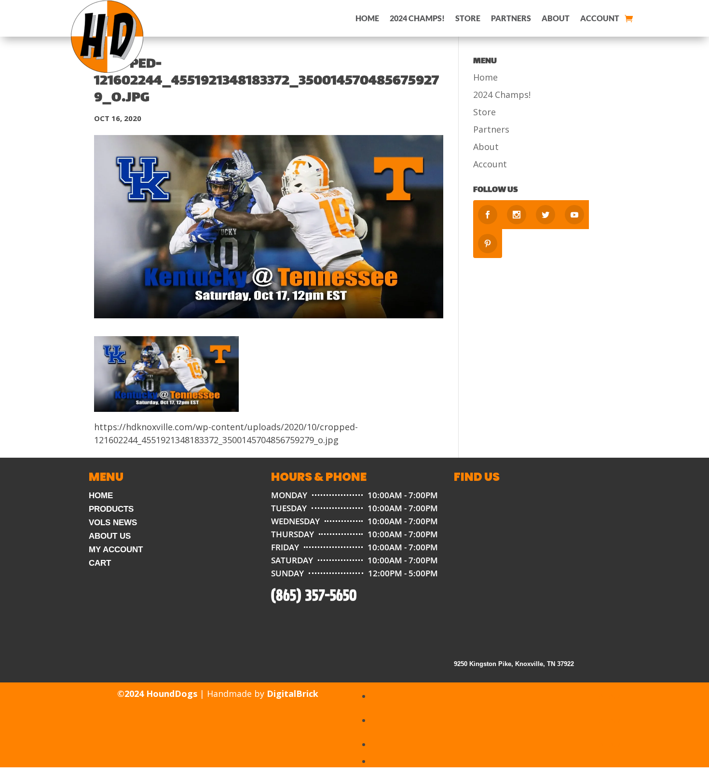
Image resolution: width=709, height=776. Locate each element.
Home (367, 18)
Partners (511, 18)
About (556, 18)
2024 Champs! (417, 18)
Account (599, 18)
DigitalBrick (292, 693)
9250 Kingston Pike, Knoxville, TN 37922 (514, 663)
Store (467, 18)
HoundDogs (171, 693)
